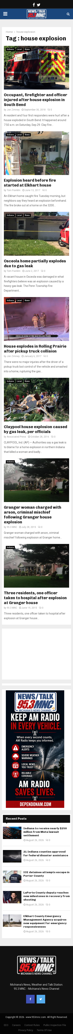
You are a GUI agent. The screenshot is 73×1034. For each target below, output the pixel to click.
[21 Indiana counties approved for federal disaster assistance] (12, 856)
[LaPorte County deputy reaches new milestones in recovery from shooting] (12, 897)
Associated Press (16, 436)
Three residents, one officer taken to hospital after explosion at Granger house (35, 598)
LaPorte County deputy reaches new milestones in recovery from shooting (46, 896)
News (27, 49)
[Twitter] (41, 999)
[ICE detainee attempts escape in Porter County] (12, 877)
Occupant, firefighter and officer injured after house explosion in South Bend (35, 99)
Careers (16, 1025)
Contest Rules (32, 1025)
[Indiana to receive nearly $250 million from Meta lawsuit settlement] (12, 833)
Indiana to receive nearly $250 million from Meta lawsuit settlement (45, 832)
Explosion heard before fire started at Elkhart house (30, 183)
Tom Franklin (13, 190)
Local (19, 49)
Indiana (10, 49)
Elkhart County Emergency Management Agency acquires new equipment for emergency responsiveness (45, 921)
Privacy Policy (25, 1030)
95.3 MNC (12, 527)
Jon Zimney (13, 109)
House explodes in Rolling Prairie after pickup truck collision (35, 348)
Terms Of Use (44, 1030)
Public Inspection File (54, 1025)
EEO (6, 1025)
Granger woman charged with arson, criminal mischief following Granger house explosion (32, 514)
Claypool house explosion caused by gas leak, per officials (35, 429)
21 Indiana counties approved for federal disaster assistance (45, 853)
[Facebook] (30, 999)
